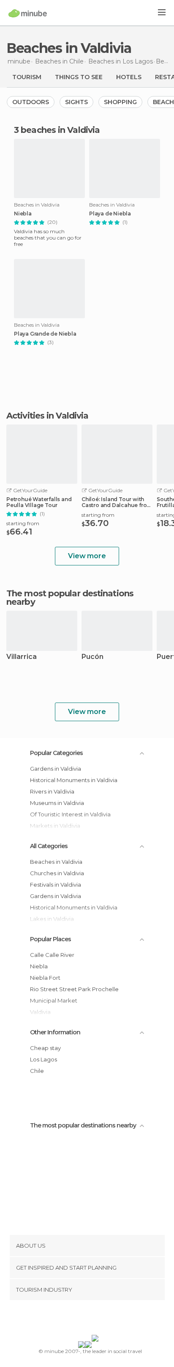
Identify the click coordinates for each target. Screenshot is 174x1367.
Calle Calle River (52, 954)
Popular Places (50, 939)
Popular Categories (56, 753)
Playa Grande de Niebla (45, 334)
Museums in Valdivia (57, 802)
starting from (22, 523)
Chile (37, 1070)
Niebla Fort (45, 977)
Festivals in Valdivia (55, 884)
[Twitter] (85, 1319)
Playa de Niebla (110, 214)
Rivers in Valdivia (52, 791)
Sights (76, 102)
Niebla (23, 214)
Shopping (120, 102)
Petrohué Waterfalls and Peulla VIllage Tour (38, 502)
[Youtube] (107, 1319)
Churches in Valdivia (57, 873)
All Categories (49, 846)
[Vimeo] (96, 1319)
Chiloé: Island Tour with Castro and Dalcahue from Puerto (117, 502)
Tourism (26, 77)
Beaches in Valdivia (56, 861)
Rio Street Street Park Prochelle (74, 989)
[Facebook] (74, 1319)
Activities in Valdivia (47, 415)
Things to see (79, 77)
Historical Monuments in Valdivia (73, 780)
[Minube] (27, 13)
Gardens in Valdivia (55, 768)
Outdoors (30, 102)
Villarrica (21, 657)
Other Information (55, 1032)
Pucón (92, 657)
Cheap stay (45, 1048)
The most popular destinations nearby (69, 597)
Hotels (128, 77)
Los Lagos (43, 1059)
